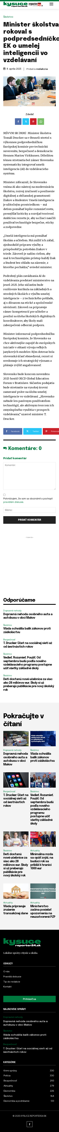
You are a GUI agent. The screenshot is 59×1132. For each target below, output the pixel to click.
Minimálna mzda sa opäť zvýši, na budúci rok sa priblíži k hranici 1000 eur (41, 861)
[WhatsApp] (41, 121)
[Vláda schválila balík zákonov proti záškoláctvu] (43, 738)
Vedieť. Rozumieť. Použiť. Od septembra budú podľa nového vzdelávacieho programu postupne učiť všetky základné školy (41, 809)
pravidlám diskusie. (13, 502)
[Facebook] (18, 121)
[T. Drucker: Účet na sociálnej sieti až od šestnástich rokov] (16, 780)
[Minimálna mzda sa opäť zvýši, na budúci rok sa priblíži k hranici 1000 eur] (43, 839)
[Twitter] (25, 121)
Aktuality (35, 850)
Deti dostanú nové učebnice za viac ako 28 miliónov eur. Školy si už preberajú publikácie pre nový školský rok (15, 865)
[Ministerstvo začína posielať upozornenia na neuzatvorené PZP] (43, 891)
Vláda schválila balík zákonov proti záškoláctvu (42, 757)
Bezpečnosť (9, 639)
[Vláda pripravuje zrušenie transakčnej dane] (16, 891)
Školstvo (8, 17)
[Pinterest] (33, 121)
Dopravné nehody (12, 610)
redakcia (42, 69)
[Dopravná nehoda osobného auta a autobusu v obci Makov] (16, 738)
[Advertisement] (29, 568)
